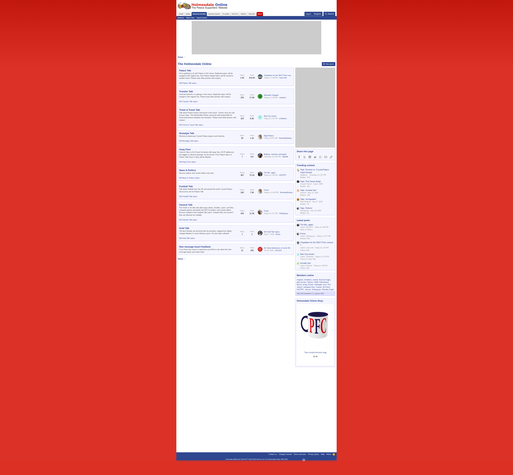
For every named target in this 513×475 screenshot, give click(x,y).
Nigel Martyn (269, 136)
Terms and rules (300, 454)
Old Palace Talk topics (188, 83)
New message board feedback (195, 247)
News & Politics (187, 170)
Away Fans (185, 149)
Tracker (319, 287)
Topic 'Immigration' (308, 199)
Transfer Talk (186, 91)
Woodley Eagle (328, 289)
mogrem (300, 280)
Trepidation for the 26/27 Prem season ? (279, 75)
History (252, 14)
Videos (243, 14)
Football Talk (186, 186)
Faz (329, 285)
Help (322, 454)
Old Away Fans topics (187, 162)
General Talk (185, 205)
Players (226, 14)
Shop (260, 14)
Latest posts (303, 220)
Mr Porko (326, 287)
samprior (282, 98)
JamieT (299, 287)
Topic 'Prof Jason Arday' (310, 181)
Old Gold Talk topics (187, 238)
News (188, 14)
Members (181, 18)
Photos (235, 14)
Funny (266, 211)
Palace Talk (185, 70)
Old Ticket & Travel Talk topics (191, 125)
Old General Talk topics (188, 220)
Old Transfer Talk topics (188, 102)
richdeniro (283, 118)
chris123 (278, 250)
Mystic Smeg (302, 285)
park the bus (301, 282)
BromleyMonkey (285, 138)
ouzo (325, 285)
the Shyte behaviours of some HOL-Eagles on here (283, 248)
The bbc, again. (270, 173)
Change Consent (285, 454)
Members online (305, 275)
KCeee (310, 285)
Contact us (273, 454)
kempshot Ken (309, 287)
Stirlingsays (283, 213)
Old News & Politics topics (189, 178)
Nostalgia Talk (186, 133)
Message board (199, 14)
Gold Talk (184, 228)
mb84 (316, 282)
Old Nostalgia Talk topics (189, 141)
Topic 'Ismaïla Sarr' (308, 190)
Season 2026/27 (214, 14)
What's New (190, 18)
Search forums (202, 18)
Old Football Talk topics (188, 196)
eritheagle (318, 285)
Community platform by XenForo (245, 459)
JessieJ (308, 289)
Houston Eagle (324, 280)
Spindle (285, 157)
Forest (266, 190)
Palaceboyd (323, 282)
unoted (315, 280)
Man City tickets (270, 116)
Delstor (310, 282)
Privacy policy (313, 454)
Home (181, 14)
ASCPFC (282, 175)
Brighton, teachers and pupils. (275, 154)
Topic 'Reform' (306, 208)
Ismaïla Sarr (305, 263)
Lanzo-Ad (283, 78)
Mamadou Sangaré (271, 95)
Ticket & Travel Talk (189, 110)
